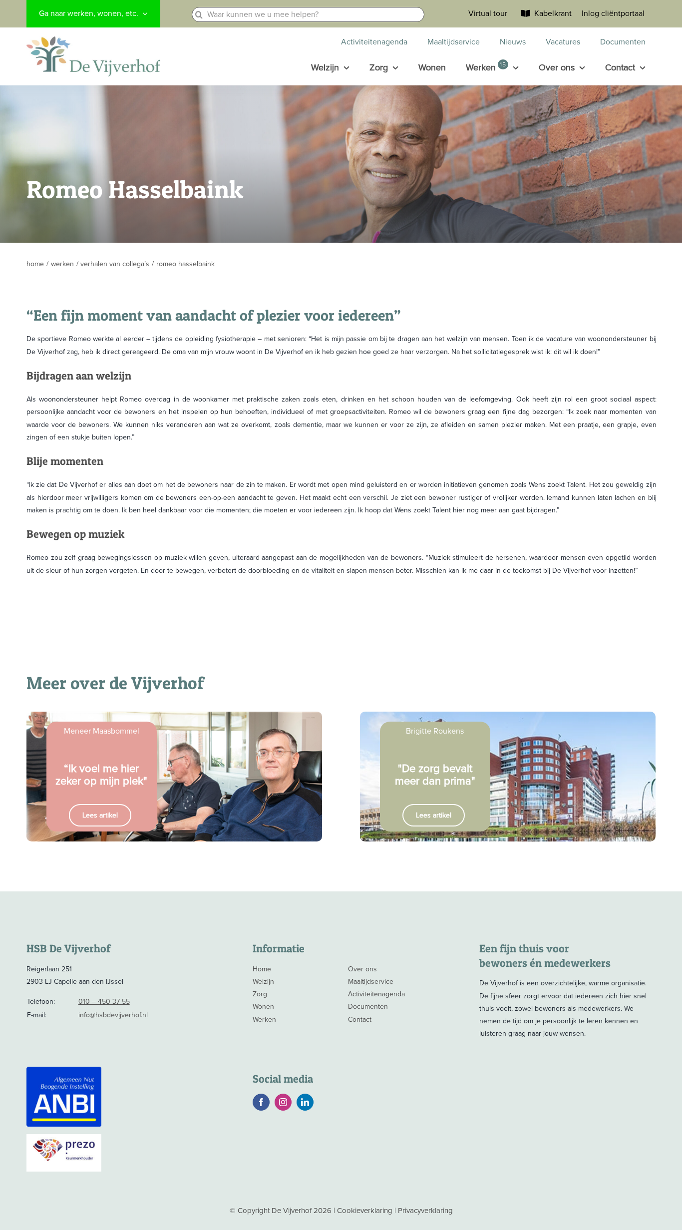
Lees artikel (100, 815)
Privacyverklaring (425, 1210)
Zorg (260, 994)
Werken (264, 1019)
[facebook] (261, 1102)
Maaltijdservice (370, 981)
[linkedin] (305, 1102)
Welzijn (263, 981)
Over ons (362, 969)
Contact (359, 1019)
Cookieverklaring (364, 1210)
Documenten (368, 1006)
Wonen (263, 1006)
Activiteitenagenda (376, 994)
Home (262, 969)
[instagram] (283, 1102)
